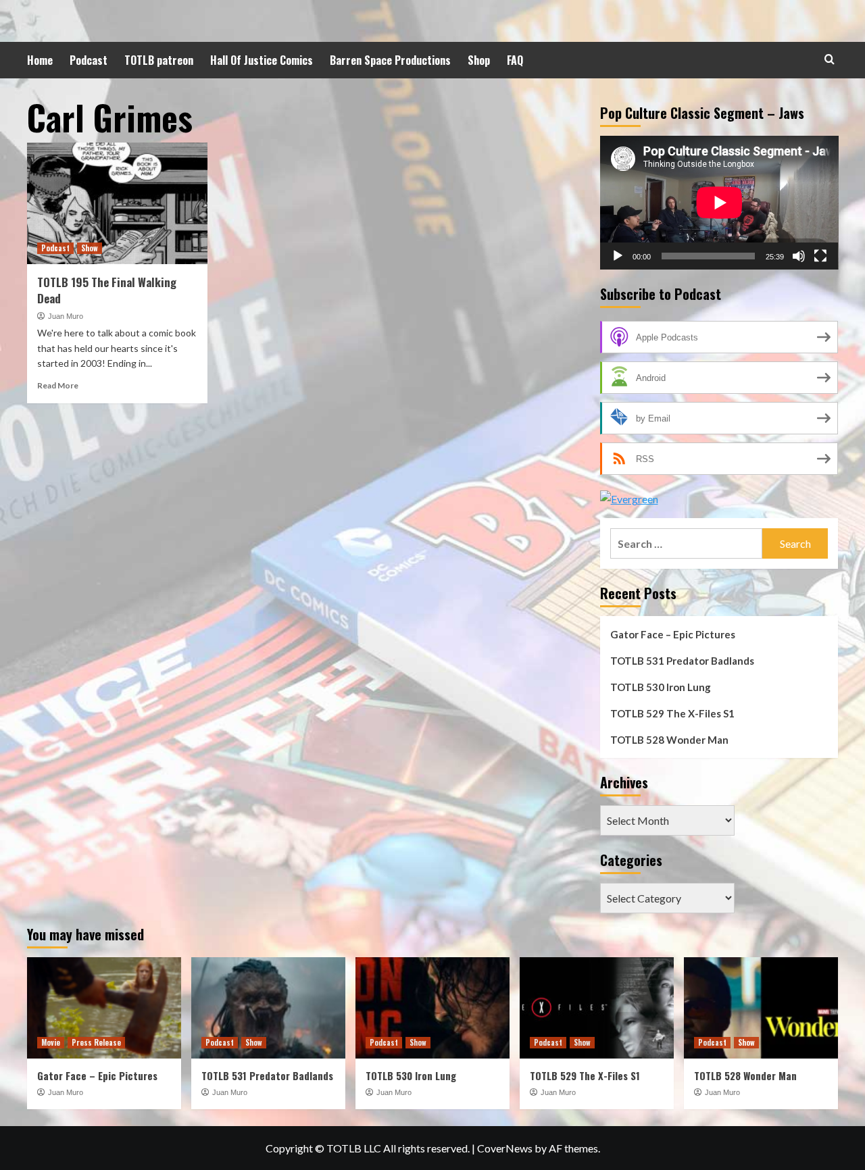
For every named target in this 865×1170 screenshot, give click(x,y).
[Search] (829, 59)
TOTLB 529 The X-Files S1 (672, 713)
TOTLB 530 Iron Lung (660, 687)
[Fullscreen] (820, 256)
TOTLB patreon (158, 60)
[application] (719, 203)
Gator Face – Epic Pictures (672, 634)
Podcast (88, 60)
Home (40, 60)
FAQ (515, 60)
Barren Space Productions (390, 60)
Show (89, 248)
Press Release (96, 1042)
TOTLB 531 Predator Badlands (682, 661)
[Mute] (799, 256)
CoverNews (505, 1148)
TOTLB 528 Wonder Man (669, 740)
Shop (479, 60)
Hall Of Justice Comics (261, 60)
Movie (50, 1042)
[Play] (617, 256)
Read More (57, 385)
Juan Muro (65, 316)
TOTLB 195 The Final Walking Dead (106, 290)
